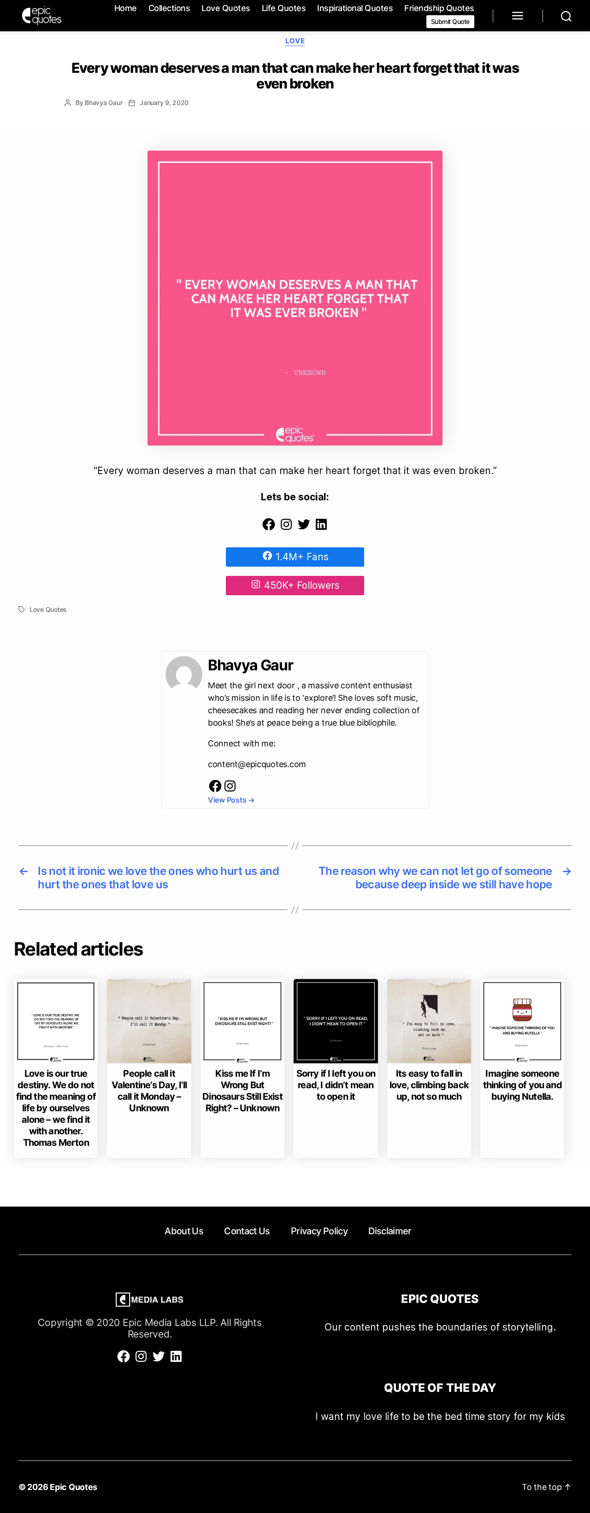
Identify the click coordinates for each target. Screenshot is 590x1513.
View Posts (231, 799)
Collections (169, 8)
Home (125, 8)
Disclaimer (389, 1231)
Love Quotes (225, 8)
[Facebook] (215, 790)
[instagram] (230, 790)
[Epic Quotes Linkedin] (321, 528)
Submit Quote (450, 21)
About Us (184, 1231)
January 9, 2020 (164, 102)
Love (295, 41)
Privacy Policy (319, 1231)
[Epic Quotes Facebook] (268, 528)
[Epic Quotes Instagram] (286, 528)
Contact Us (247, 1231)
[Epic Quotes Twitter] (303, 528)
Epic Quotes (73, 1487)
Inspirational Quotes (355, 8)
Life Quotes (284, 8)
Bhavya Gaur (103, 102)
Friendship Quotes (439, 8)
